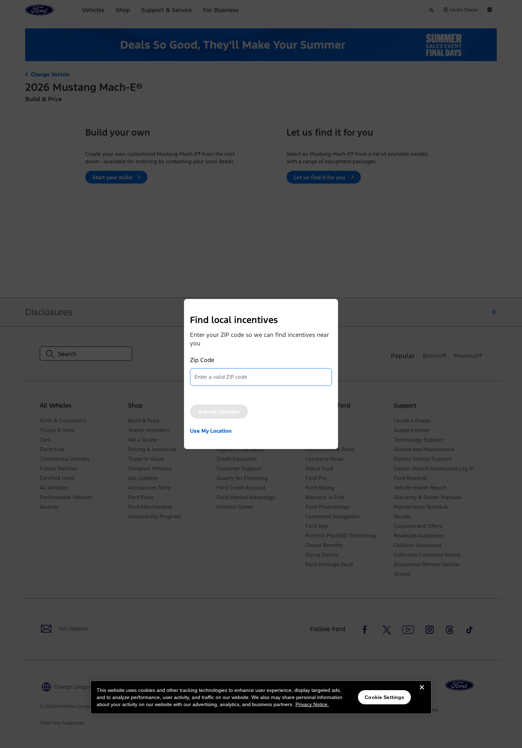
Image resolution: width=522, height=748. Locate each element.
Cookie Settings (384, 697)
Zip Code (202, 360)
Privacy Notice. (312, 704)
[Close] (422, 693)
